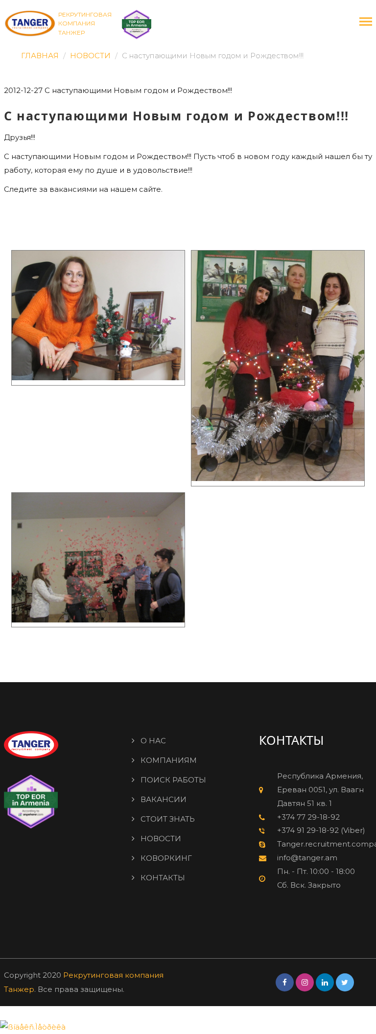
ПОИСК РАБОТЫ (173, 779)
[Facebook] (285, 982)
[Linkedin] (325, 982)
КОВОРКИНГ (166, 858)
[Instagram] (305, 982)
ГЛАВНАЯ (40, 55)
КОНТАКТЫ (163, 877)
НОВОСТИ (90, 55)
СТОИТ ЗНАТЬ (168, 819)
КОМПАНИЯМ (169, 760)
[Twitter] (345, 982)
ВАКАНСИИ (164, 799)
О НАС (153, 740)
